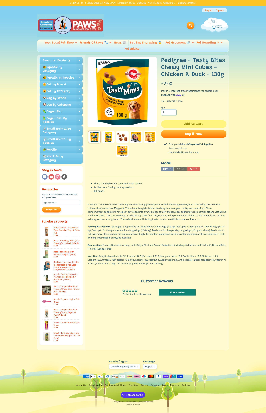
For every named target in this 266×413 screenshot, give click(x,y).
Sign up (220, 10)
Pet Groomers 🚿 (179, 43)
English (148, 366)
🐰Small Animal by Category (63, 130)
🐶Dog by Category (63, 105)
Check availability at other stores (184, 152)
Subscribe (51, 209)
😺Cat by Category (63, 92)
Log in (208, 10)
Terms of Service (170, 385)
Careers (155, 385)
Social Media (95, 385)
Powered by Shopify (133, 404)
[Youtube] (51, 177)
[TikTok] (64, 177)
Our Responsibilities (115, 385)
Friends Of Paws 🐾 (96, 43)
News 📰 (120, 42)
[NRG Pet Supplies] (70, 25)
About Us (81, 385)
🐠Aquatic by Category (63, 69)
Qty (163, 107)
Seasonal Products (63, 61)
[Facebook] (45, 177)
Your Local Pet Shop (61, 43)
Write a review (177, 292)
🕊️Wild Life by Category (53, 158)
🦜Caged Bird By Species (63, 120)
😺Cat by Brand (63, 85)
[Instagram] (57, 177)
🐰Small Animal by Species (63, 141)
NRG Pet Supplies (132, 402)
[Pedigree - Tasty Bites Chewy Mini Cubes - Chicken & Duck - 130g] (94, 137)
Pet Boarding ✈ (210, 43)
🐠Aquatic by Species (63, 78)
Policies (186, 385)
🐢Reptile (63, 150)
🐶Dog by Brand (63, 99)
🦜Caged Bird (63, 112)
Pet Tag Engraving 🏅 (146, 42)
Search (144, 385)
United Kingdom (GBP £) (123, 366)
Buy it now (194, 134)
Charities (133, 385)
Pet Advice (134, 49)
